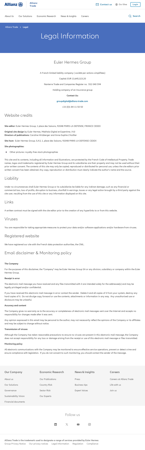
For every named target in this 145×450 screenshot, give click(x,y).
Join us (113, 390)
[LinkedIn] (55, 424)
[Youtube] (78, 424)
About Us (9, 16)
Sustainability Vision (15, 396)
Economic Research (46, 16)
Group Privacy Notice (15, 443)
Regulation (77, 443)
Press (77, 379)
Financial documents (15, 401)
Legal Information (60, 443)
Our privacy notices (38, 443)
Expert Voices (81, 390)
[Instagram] (89, 424)
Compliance (92, 443)
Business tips (81, 384)
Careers (85, 16)
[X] (67, 424)
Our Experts (45, 396)
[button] (134, 16)
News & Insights (68, 16)
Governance (10, 390)
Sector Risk (45, 390)
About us (9, 379)
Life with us (115, 384)
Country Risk (46, 384)
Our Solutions (25, 16)
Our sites (123, 4)
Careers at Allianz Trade (121, 379)
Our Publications (48, 379)
